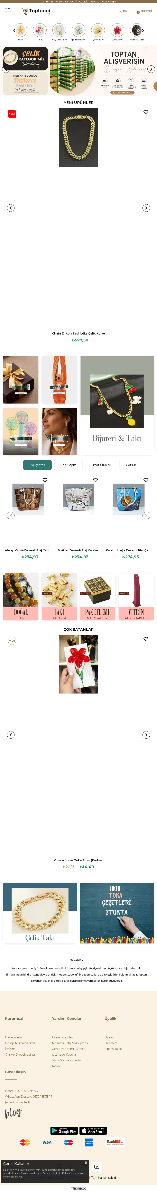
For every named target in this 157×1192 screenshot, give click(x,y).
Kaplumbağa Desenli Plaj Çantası (129, 550)
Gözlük (131, 465)
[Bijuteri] (117, 405)
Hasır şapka (68, 465)
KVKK (56, 1066)
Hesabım (111, 1043)
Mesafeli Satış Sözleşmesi (70, 1043)
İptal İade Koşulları (64, 1054)
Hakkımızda (13, 1037)
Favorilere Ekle (146, 112)
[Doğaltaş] (20, 596)
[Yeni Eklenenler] (20, 380)
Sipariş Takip (113, 1049)
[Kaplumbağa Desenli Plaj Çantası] (129, 510)
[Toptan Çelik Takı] (40, 913)
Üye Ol (109, 1037)
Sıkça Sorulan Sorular (66, 1060)
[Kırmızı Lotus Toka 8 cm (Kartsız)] (78, 745)
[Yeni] (20, 30)
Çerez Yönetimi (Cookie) (69, 1049)
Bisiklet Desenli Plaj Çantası (78, 550)
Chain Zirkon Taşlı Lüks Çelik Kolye (78, 333)
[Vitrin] (136, 596)
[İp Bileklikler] (78, 30)
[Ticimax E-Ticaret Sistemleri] (78, 1189)
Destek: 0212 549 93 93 (21, 1091)
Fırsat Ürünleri (101, 465)
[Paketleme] (98, 596)
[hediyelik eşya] (20, 431)
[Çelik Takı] (98, 30)
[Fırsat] (39, 30)
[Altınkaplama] (59, 431)
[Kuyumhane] (59, 30)
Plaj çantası (37, 465)
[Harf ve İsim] (137, 30)
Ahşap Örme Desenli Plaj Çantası (28, 550)
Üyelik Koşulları (62, 1037)
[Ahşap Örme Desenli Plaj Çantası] (28, 510)
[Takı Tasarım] (59, 596)
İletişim (10, 1049)
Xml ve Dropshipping (20, 1054)
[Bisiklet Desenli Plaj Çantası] (78, 510)
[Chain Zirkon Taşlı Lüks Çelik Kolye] (78, 218)
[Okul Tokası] (117, 913)
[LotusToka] (117, 30)
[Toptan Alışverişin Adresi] (78, 70)
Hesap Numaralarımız (20, 1043)
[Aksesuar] (59, 380)
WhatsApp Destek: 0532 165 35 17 (28, 1096)
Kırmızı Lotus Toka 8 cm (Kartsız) (78, 860)
